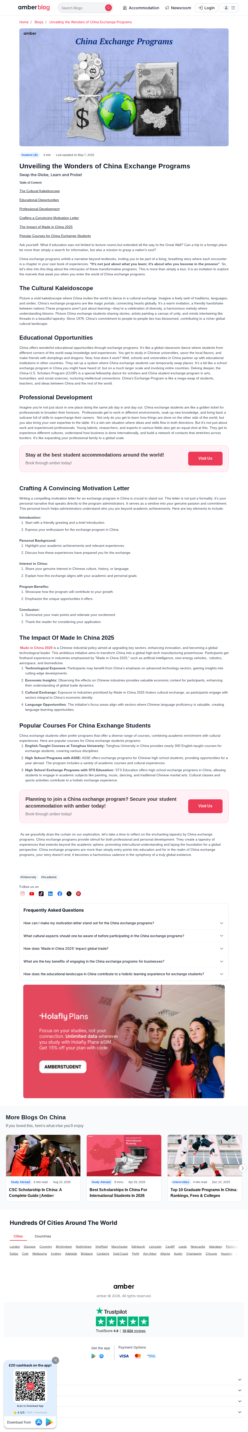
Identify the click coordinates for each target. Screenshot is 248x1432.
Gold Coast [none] (120, 1253)
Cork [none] (25, 1253)
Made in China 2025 (36, 648)
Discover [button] (14, 1390)
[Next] (243, 1168)
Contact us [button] (15, 1412)
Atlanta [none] (165, 1253)
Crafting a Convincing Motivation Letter (49, 218)
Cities (18, 1236)
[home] (31, 8)
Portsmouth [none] (233, 1246)
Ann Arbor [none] (149, 1253)
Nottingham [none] (84, 1246)
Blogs (39, 22)
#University (28, 877)
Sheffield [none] (101, 1246)
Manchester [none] (119, 1246)
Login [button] (209, 7)
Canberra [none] (103, 1253)
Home (24, 22)
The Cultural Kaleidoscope (39, 191)
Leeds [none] (182, 1246)
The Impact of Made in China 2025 (46, 227)
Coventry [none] (45, 1246)
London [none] (15, 1246)
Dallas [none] (14, 1253)
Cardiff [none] (170, 1246)
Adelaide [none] (71, 1253)
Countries (43, 1236)
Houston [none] (226, 1253)
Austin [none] (178, 1253)
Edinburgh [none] (138, 1246)
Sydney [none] (56, 1253)
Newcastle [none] (198, 1246)
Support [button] (13, 1401)
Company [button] (14, 1379)
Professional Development (39, 209)
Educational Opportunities (39, 200)
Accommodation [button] (144, 7)
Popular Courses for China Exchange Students (55, 236)
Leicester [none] (155, 1246)
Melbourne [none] (39, 1253)
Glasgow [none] (30, 1246)
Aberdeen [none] (215, 1246)
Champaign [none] (194, 1253)
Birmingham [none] (64, 1246)
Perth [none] (135, 1253)
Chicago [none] (211, 1253)
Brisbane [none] (87, 1253)
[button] (55, 1360)
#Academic (49, 877)
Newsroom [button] (181, 7)
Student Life (29, 155)
